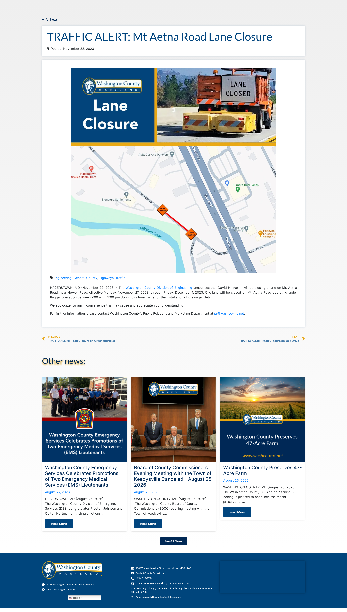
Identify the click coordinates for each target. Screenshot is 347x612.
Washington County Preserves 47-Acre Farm (262, 470)
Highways (106, 278)
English (77, 597)
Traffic (120, 278)
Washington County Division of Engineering (159, 288)
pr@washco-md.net (229, 313)
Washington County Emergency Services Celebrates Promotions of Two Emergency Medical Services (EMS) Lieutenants (81, 476)
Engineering (63, 278)
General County (85, 278)
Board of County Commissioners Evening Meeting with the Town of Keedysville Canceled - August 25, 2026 (173, 476)
